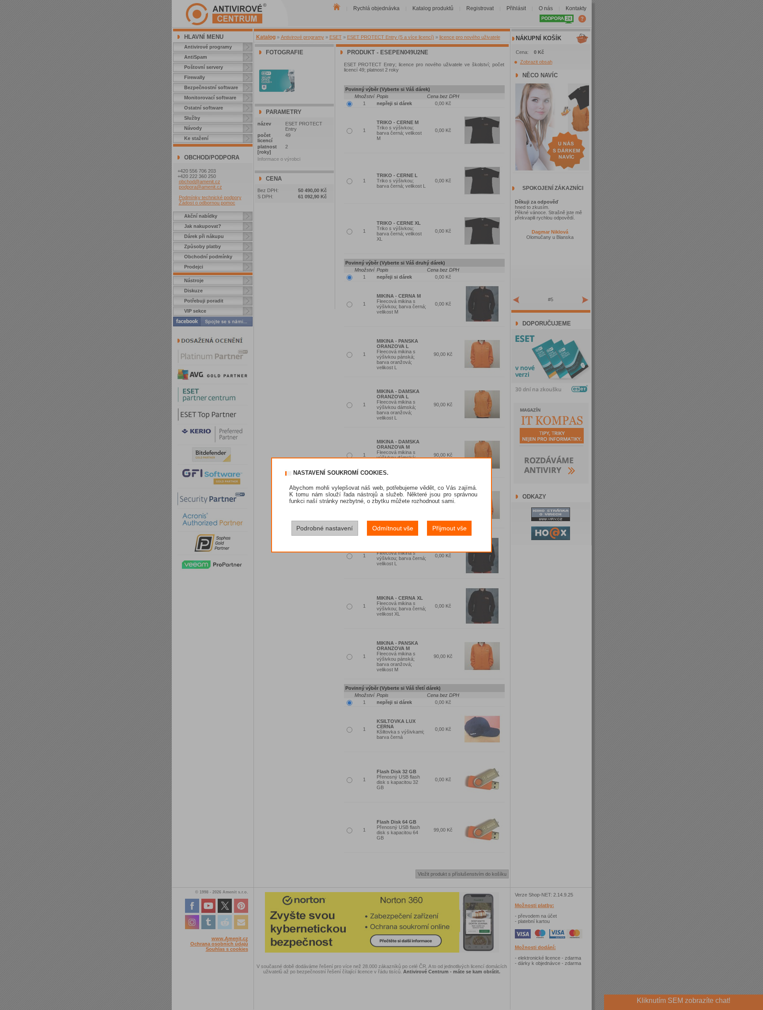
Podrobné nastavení (324, 528)
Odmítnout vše (392, 528)
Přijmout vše (449, 528)
